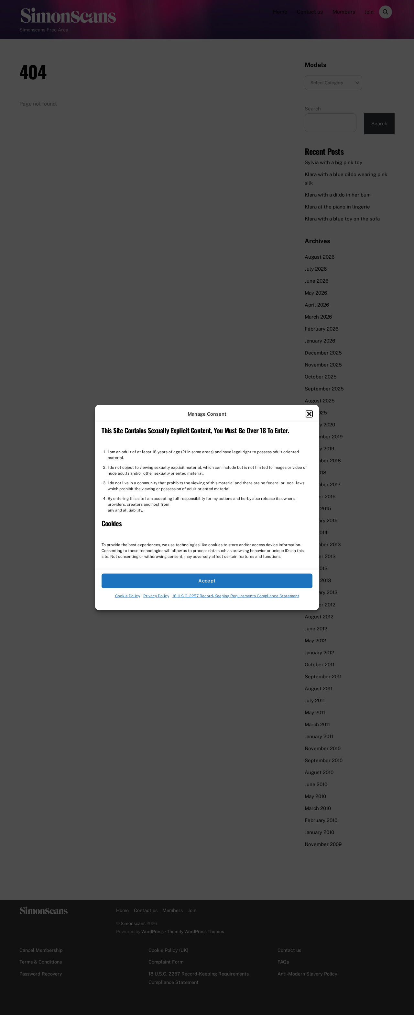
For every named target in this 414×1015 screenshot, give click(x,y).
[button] (309, 414)
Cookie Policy (127, 596)
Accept (207, 580)
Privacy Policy (156, 596)
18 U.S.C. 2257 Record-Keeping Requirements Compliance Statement (235, 596)
